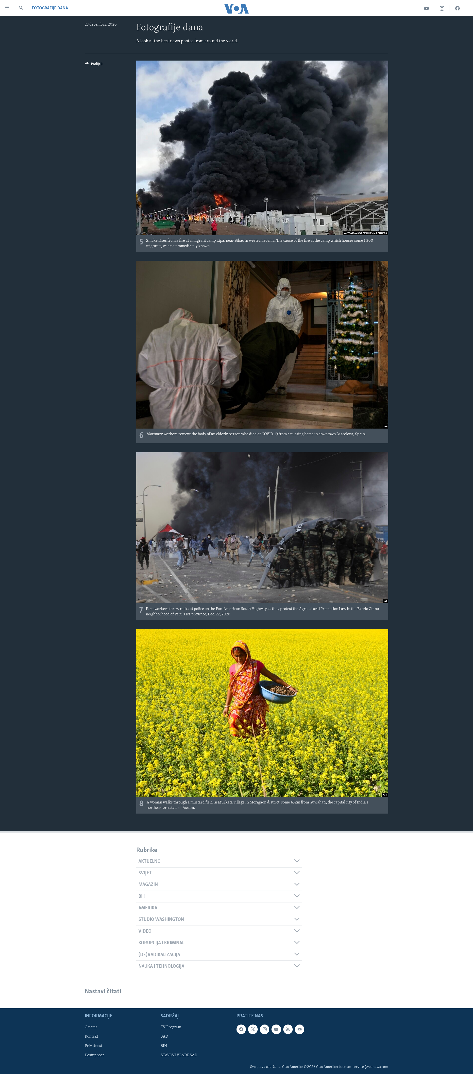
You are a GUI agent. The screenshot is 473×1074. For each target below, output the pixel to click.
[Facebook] (457, 8)
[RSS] (288, 1029)
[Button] (93, 65)
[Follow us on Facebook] (241, 1029)
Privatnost (93, 1046)
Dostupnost (94, 1056)
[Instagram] (442, 8)
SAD (164, 1037)
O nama (91, 1027)
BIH (164, 1046)
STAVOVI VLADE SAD (179, 1056)
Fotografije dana (50, 8)
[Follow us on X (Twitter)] (252, 1029)
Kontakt (91, 1037)
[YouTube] (426, 8)
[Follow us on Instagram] (264, 1029)
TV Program (171, 1027)
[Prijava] (299, 1029)
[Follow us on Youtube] (276, 1029)
